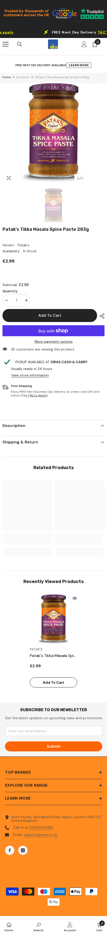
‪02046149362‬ (41, 827)
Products (22, 77)
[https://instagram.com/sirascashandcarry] (23, 850)
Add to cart (49, 315)
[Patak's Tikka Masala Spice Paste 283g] (53, 619)
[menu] (5, 44)
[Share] (101, 316)
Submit (53, 746)
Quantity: (10, 291)
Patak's (23, 245)
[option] (53, 133)
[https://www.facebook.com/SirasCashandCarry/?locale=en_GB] (9, 850)
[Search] (20, 44)
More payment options (54, 341)
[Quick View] (74, 598)
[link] (27, 542)
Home (6, 77)
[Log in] (84, 44)
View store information (30, 375)
